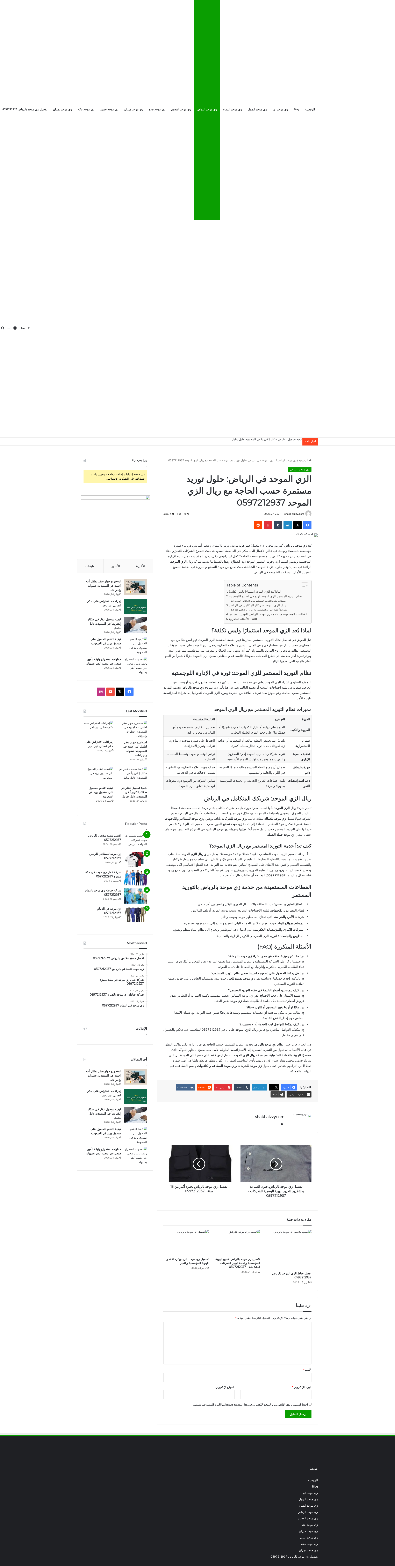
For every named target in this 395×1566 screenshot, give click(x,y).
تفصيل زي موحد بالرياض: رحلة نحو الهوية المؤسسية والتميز (188, 1261)
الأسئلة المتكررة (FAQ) (243, 619)
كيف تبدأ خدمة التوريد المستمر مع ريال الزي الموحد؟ (261, 609)
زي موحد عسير (109, 109)
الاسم (307, 1369)
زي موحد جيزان (133, 109)
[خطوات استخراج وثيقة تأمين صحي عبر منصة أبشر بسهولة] (135, 665)
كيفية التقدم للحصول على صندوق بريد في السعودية (101, 792)
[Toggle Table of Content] (302, 585)
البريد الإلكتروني (301, 1387)
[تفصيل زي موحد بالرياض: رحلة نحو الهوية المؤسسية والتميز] (186, 1242)
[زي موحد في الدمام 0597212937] (135, 914)
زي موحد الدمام (232, 109)
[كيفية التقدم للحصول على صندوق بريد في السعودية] (135, 645)
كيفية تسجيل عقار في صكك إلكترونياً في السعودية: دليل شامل (267, 439)
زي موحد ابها (280, 109)
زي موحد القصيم (181, 109)
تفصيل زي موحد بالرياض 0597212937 (294, 1556)
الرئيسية (310, 109)
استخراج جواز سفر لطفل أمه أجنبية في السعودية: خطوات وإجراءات (103, 585)
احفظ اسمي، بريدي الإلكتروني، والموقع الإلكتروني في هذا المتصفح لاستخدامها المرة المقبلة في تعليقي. (250, 1404)
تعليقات (90, 566)
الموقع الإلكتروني (225, 1387)
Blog (296, 109)
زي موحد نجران (62, 109)
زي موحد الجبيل (257, 109)
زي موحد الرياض (207, 109)
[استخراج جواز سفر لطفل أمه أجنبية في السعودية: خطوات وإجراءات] (135, 587)
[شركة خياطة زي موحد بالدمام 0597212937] (135, 896)
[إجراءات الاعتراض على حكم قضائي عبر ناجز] (135, 606)
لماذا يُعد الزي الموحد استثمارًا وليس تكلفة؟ (255, 591)
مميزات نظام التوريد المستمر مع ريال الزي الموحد (260, 600)
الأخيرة (140, 566)
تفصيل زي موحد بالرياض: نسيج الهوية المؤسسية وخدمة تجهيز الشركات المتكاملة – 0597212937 (237, 1263)
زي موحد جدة (157, 109)
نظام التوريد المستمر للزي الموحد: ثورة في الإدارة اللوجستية (265, 596)
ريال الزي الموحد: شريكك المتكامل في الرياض (257, 605)
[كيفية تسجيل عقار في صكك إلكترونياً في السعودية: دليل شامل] (135, 625)
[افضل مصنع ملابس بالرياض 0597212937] (135, 841)
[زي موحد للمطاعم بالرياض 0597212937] (135, 859)
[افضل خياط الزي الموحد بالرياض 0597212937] (288, 1249)
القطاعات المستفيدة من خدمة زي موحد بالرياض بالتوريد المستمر (268, 614)
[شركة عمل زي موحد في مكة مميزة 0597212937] (135, 877)
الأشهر (116, 566)
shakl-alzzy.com (294, 513)
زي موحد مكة (86, 109)
